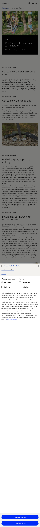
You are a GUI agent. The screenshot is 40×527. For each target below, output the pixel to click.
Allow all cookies (20, 523)
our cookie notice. (13, 320)
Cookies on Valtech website (10, 266)
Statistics (7, 287)
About (3, 274)
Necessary (7, 282)
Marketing (25, 287)
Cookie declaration (7, 270)
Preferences (26, 282)
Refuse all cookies (20, 517)
